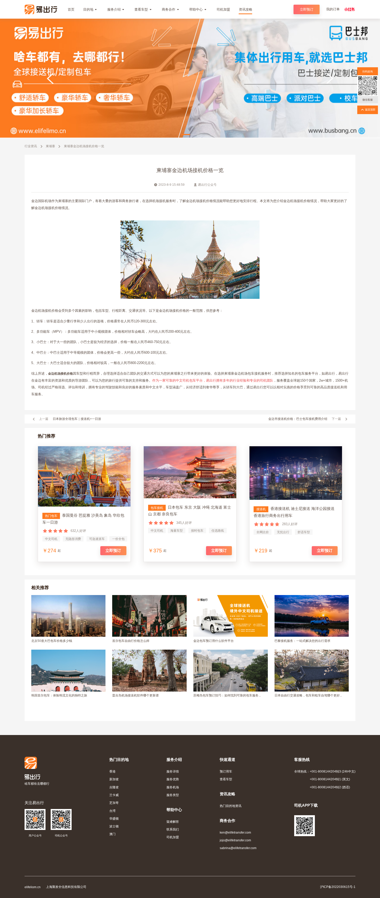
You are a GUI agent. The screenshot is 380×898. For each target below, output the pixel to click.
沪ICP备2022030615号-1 (337, 886)
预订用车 (226, 771)
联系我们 (172, 829)
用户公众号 (35, 835)
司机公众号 (61, 835)
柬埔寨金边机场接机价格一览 (84, 146)
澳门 (112, 834)
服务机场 (172, 787)
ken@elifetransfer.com (235, 832)
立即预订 (306, 9)
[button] (185, 134)
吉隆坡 (114, 787)
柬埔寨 (50, 146)
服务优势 (172, 779)
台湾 (112, 810)
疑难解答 (172, 821)
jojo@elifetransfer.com (235, 840)
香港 (112, 771)
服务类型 (172, 795)
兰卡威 (114, 795)
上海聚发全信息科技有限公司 (66, 886)
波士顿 (114, 826)
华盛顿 (114, 818)
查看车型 (226, 779)
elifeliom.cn (33, 887)
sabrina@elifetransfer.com (238, 848)
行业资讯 (31, 146)
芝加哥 (114, 802)
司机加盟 (172, 837)
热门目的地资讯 (230, 805)
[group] (190, 51)
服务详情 (172, 771)
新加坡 (114, 779)
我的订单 (333, 9)
